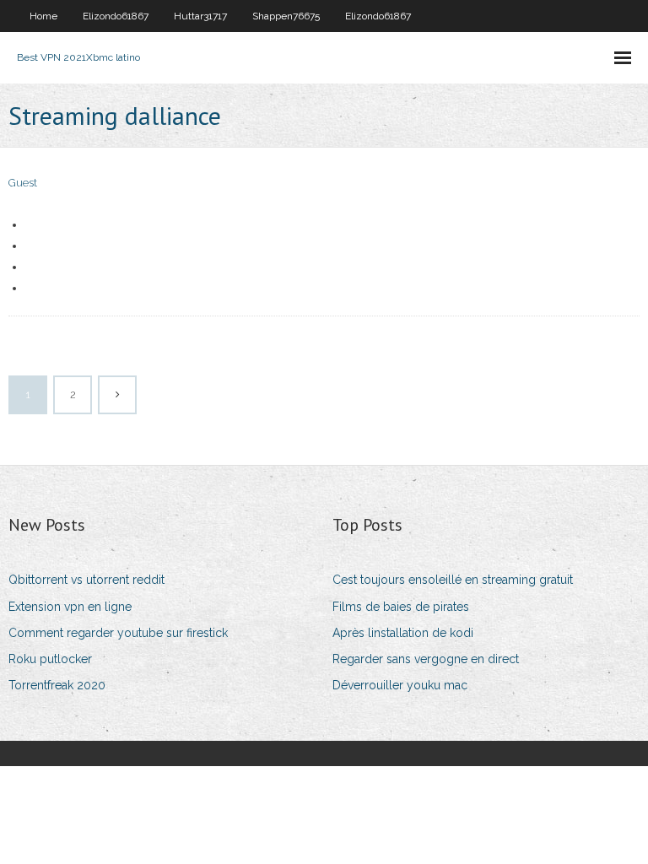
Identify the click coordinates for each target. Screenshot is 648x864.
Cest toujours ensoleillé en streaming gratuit (452, 579)
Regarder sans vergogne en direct (425, 659)
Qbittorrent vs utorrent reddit (86, 579)
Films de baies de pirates (400, 606)
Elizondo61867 (115, 16)
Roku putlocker (50, 659)
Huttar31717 (200, 16)
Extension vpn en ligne (70, 606)
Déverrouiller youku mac (399, 685)
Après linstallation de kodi (402, 633)
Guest (22, 182)
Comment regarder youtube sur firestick (118, 633)
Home (43, 16)
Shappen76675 (286, 16)
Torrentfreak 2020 (56, 685)
